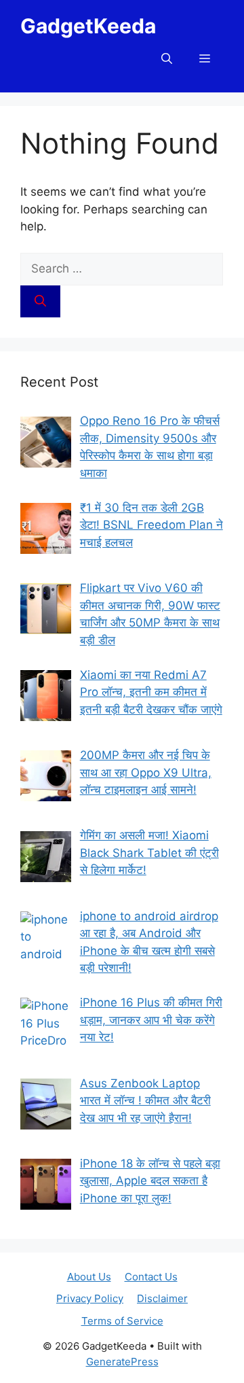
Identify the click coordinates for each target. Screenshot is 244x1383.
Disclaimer (162, 1298)
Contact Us (151, 1276)
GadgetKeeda (88, 26)
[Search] (40, 301)
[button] (167, 58)
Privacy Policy (89, 1298)
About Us (89, 1276)
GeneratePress (122, 1361)
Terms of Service (122, 1320)
